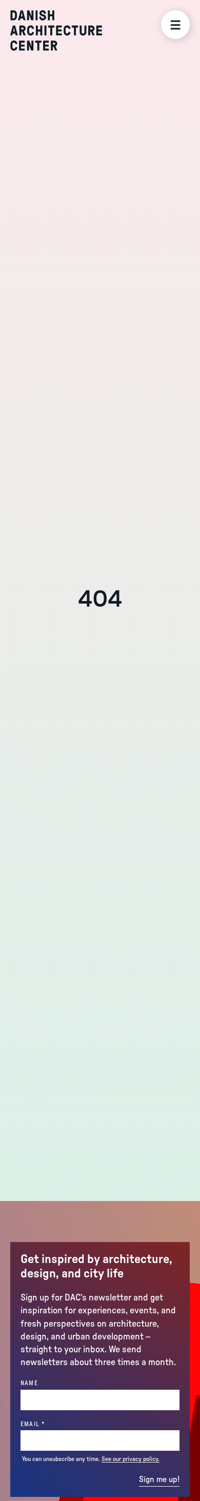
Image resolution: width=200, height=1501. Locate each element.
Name (29, 1383)
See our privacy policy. (130, 1459)
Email (50, 1423)
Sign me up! (159, 1479)
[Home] (56, 30)
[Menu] (175, 24)
